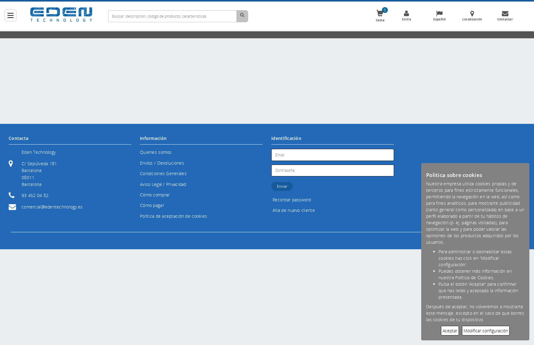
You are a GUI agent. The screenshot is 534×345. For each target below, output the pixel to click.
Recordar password (292, 200)
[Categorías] (10, 15)
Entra (406, 19)
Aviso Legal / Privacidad (163, 184)
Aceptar (450, 331)
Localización (472, 19)
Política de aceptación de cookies (173, 216)
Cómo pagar (152, 205)
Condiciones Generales (163, 173)
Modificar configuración (486, 331)
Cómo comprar (155, 195)
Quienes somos (156, 152)
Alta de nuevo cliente (294, 210)
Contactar (505, 19)
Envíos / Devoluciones (162, 163)
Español (439, 19)
